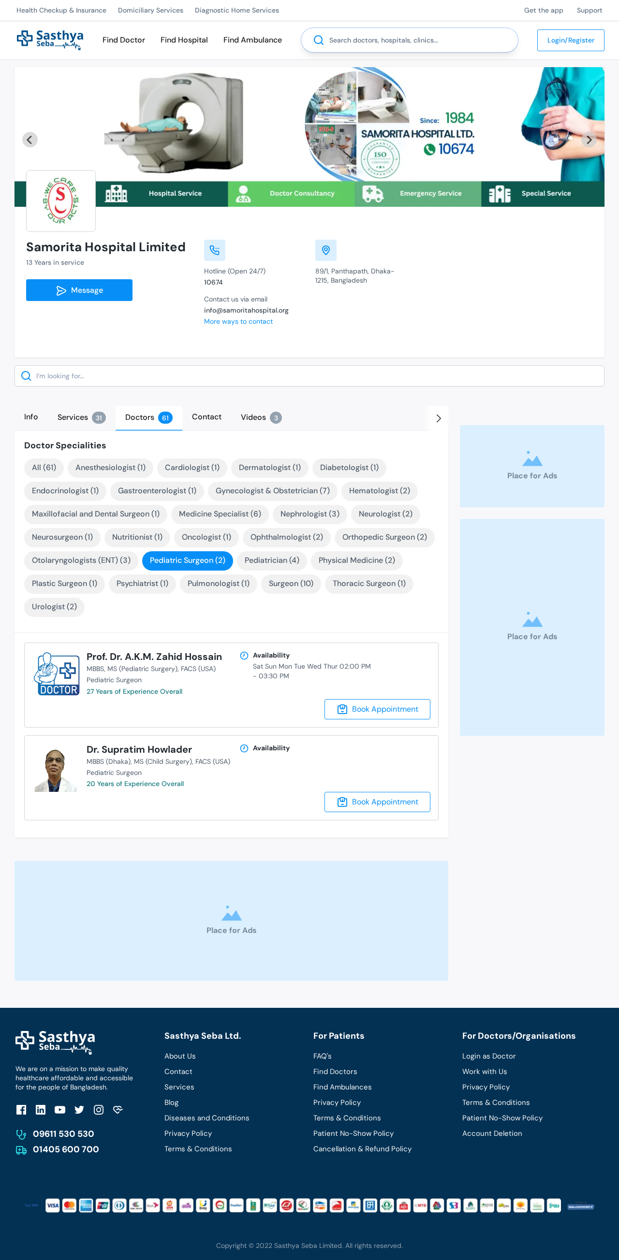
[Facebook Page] (21, 1109)
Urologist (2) (54, 606)
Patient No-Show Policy (353, 1133)
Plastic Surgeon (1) (64, 583)
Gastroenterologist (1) (157, 491)
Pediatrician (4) (272, 560)
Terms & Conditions (198, 1149)
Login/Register (570, 40)
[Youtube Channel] (60, 1109)
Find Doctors (335, 1071)
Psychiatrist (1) (142, 583)
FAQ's (322, 1056)
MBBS (95, 668)
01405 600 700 (66, 1149)
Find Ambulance (252, 40)
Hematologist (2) (379, 491)
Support (590, 10)
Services (179, 1087)
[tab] (31, 417)
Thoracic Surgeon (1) (369, 583)
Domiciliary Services (150, 10)
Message (85, 290)
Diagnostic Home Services (237, 10)
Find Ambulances (342, 1087)
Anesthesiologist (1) (110, 467)
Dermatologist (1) (270, 467)
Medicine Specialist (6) (220, 514)
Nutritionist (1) (137, 537)
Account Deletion (492, 1133)
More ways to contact (238, 321)
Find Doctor (124, 40)
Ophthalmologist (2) (287, 537)
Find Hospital (184, 40)
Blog (171, 1102)
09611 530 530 (63, 1134)
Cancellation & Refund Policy (362, 1149)
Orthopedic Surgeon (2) (384, 537)
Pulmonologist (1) (219, 583)
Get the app (543, 10)
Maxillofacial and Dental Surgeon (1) (96, 514)
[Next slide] (589, 139)
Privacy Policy (188, 1133)
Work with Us (484, 1071)
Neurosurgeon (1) (62, 537)
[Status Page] (118, 1109)
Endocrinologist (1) (65, 491)
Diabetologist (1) (349, 467)
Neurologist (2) (386, 514)
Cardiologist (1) (192, 467)
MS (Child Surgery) (163, 761)
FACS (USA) (198, 668)
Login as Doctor (489, 1056)
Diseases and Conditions (207, 1118)
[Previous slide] (30, 139)
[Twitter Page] (79, 1109)
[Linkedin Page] (40, 1109)
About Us (180, 1056)
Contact (178, 1071)
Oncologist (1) (206, 537)
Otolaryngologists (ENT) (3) (81, 560)
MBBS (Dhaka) (109, 761)
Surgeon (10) (291, 583)
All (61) (44, 467)
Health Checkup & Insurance (61, 10)
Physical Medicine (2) (357, 560)
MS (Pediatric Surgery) (142, 668)
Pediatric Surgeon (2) (187, 560)
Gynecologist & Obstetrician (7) (273, 491)
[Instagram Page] (98, 1109)
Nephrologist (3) (309, 514)
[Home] (50, 39)
